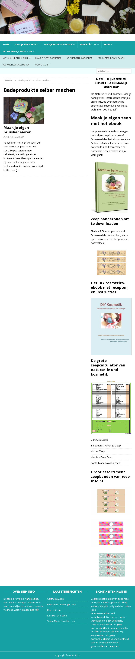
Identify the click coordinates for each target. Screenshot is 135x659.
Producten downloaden (111, 58)
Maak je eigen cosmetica (58, 44)
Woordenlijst (42, 64)
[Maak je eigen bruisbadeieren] (24, 110)
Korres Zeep (98, 451)
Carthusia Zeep (99, 439)
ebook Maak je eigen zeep (17, 51)
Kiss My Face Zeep (101, 457)
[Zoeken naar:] (113, 70)
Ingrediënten (88, 44)
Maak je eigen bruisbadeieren (17, 129)
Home (6, 44)
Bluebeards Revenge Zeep (106, 445)
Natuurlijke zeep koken (15, 58)
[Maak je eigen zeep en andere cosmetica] (67, 32)
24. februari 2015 (15, 137)
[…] (18, 170)
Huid (107, 44)
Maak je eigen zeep (25, 44)
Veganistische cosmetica (16, 64)
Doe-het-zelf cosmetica (79, 58)
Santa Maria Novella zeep (105, 463)
